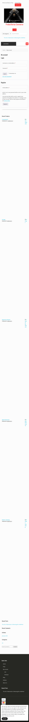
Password (7, 68)
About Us (5, 682)
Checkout (6, 674)
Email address (8, 87)
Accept (4, 718)
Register (5, 104)
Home (4, 664)
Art (2, 643)
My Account (18, 4)
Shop (4, 666)
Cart (5, 672)
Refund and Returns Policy (7, 2)
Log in (5, 73)
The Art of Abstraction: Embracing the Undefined (14, 37)
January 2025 (5, 635)
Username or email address (11, 63)
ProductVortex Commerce (14, 24)
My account (5, 669)
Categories (6, 44)
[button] (27, 43)
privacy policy (7, 100)
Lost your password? (6, 76)
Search (15, 646)
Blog (4, 677)
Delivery (4, 680)
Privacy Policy (17, 2)
